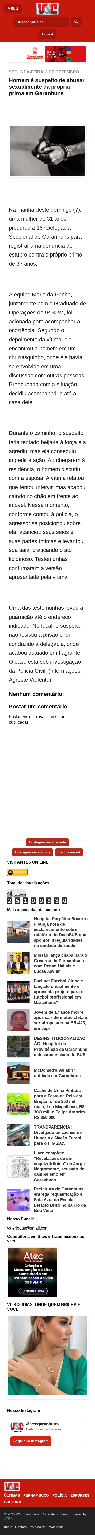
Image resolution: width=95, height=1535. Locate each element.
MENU (13, 9)
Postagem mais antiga (32, 852)
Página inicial (69, 852)
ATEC (8, 1519)
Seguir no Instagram (30, 1441)
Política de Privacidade (47, 1527)
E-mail (47, 34)
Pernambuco (36, 1495)
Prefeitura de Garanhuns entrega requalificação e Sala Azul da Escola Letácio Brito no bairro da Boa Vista (60, 1200)
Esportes (79, 1495)
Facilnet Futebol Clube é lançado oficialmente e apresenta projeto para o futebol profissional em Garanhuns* (58, 992)
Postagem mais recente (47, 842)
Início (8, 1527)
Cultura (12, 1502)
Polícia (59, 1495)
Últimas (12, 1495)
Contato (21, 1527)
